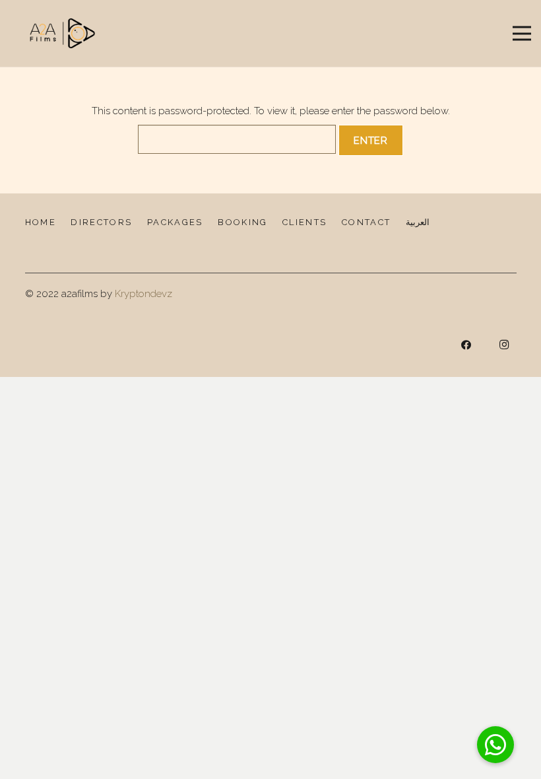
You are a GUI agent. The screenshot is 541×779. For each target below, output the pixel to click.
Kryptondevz (143, 294)
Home (40, 222)
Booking (242, 222)
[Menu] (522, 33)
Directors (101, 222)
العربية (418, 222)
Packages (175, 222)
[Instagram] (504, 345)
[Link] (62, 34)
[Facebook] (466, 345)
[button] (495, 744)
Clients (304, 222)
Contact (366, 222)
